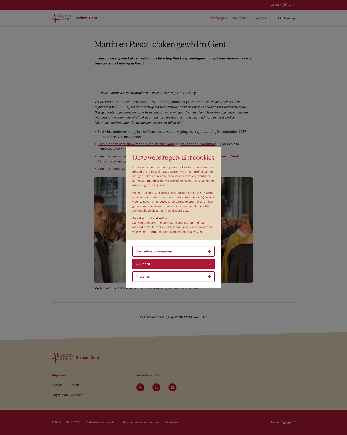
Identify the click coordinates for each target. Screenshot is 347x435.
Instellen (143, 276)
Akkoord (143, 264)
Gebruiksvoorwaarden (154, 251)
